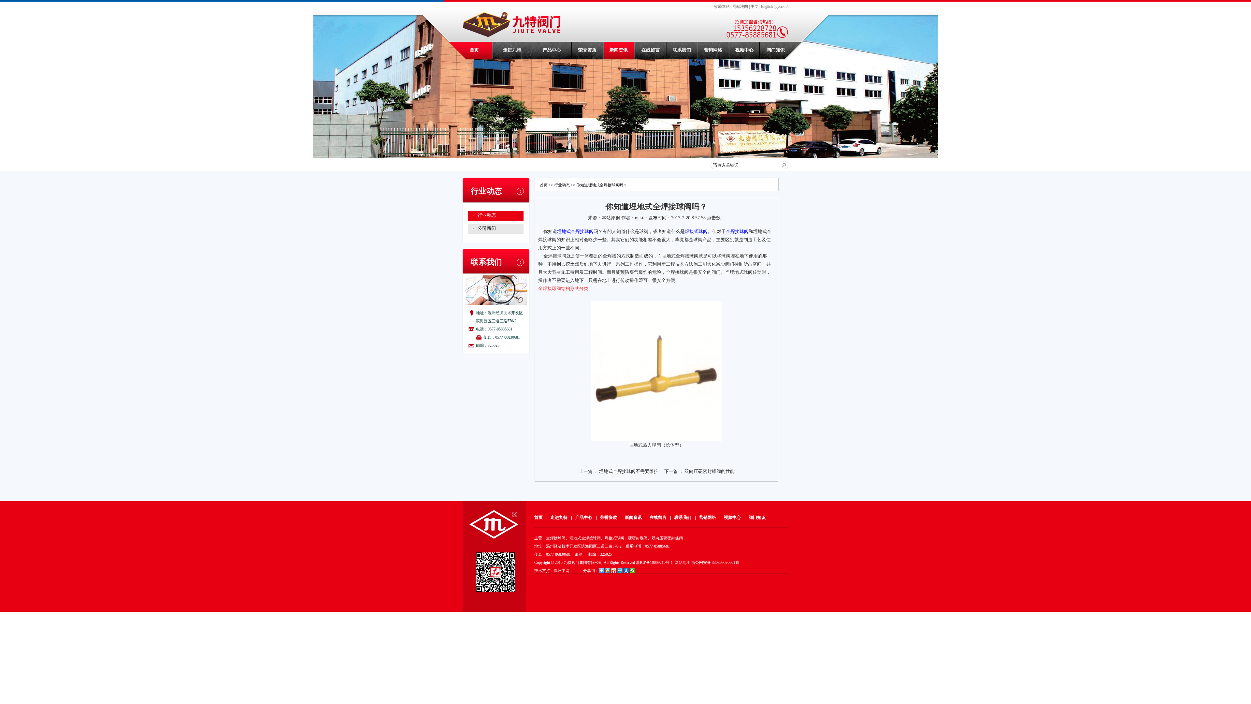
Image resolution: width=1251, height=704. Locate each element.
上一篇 (586, 471)
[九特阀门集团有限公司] (513, 35)
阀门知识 (776, 50)
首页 (474, 50)
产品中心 (552, 50)
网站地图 (740, 6)
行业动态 (487, 215)
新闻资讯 (619, 50)
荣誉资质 (587, 50)
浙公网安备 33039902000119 (715, 562)
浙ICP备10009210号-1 (654, 562)
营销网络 (713, 50)
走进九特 (512, 50)
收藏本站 (722, 6)
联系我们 (682, 50)
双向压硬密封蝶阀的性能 (709, 471)
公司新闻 (487, 228)
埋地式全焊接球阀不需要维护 (628, 471)
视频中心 (744, 50)
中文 (754, 6)
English (767, 6)
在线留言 (650, 50)
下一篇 (671, 471)
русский (781, 6)
